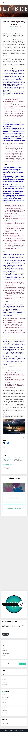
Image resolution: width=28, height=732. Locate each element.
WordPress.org (5, 655)
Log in (3, 648)
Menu (2, 2)
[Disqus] (14, 533)
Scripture (4, 707)
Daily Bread (4, 694)
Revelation (4, 705)
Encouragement (5, 697)
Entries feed (4, 650)
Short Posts (4, 710)
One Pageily (20, 730)
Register (4, 645)
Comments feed (5, 653)
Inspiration (4, 702)
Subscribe (5, 634)
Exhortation (4, 699)
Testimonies (4, 712)
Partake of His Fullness (19, 457)
